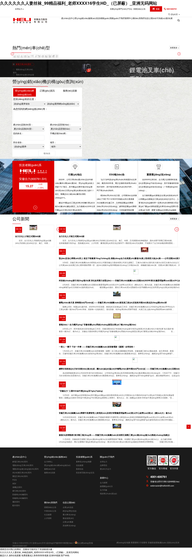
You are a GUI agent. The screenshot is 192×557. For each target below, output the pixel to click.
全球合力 (103, 461)
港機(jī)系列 (17, 487)
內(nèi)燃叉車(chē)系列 (21, 472)
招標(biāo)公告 (139, 9)
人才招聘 (47, 518)
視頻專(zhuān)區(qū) (108, 493)
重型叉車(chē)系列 (20, 476)
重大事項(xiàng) (69, 514)
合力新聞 (103, 482)
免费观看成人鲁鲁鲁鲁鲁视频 (34, 555)
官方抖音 (174, 468)
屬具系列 (16, 501)
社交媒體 (47, 514)
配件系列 (16, 505)
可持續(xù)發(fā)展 (164, 18)
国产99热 (65, 555)
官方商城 (163, 468)
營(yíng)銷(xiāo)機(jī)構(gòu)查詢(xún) (47, 81)
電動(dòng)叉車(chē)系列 (22, 465)
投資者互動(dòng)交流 (85, 472)
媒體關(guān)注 (106, 486)
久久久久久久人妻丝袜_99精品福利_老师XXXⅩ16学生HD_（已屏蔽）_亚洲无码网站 (78, 3)
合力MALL (48, 461)
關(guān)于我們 (118, 18)
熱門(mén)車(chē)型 (31, 47)
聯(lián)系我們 (139, 18)
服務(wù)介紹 (49, 469)
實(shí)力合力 (105, 469)
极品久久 (4, 555)
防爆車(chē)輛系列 (20, 494)
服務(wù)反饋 (70, 90)
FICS (14, 480)
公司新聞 (20, 219)
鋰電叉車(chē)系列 (20, 461)
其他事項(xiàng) (69, 525)
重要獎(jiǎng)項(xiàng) (159, 174)
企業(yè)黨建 (68, 521)
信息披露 (79, 465)
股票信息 (79, 469)
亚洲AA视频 (54, 555)
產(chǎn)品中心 (68, 18)
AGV (14, 483)
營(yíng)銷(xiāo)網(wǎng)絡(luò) (24, 92)
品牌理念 (103, 465)
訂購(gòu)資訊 (47, 90)
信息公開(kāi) (150, 18)
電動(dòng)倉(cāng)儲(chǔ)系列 (25, 469)
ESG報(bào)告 (117, 174)
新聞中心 (129, 18)
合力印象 (103, 490)
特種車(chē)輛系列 (20, 498)
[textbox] (28, 137)
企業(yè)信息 (68, 507)
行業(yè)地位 (75, 174)
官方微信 (152, 468)
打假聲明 (143, 542)
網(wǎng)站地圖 (123, 542)
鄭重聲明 (135, 542)
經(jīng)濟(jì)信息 (70, 511)
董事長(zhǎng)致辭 (84, 461)
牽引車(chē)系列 (19, 490)
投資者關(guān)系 (103, 18)
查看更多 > (174, 47)
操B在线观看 (15, 555)
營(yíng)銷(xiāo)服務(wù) (85, 18)
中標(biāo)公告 (50, 511)
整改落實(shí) (68, 518)
